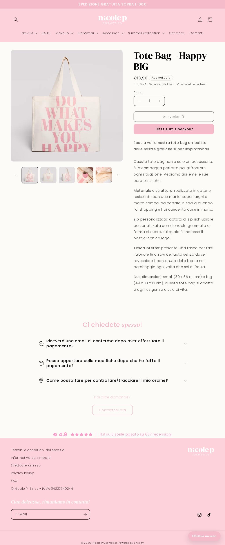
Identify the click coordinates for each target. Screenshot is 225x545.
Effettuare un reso (26, 465)
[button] (16, 19)
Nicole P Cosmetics (105, 543)
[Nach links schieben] (16, 175)
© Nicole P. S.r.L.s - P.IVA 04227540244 (42, 488)
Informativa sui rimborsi (31, 457)
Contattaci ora (112, 410)
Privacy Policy (22, 473)
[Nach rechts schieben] (118, 175)
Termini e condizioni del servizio (38, 450)
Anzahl (138, 92)
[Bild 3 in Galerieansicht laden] (67, 175)
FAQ (14, 481)
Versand (155, 84)
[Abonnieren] (85, 514)
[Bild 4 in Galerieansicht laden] (85, 175)
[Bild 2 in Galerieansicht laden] (48, 175)
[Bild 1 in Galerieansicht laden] (30, 175)
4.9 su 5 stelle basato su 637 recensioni (136, 434)
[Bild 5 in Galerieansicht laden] (104, 175)
